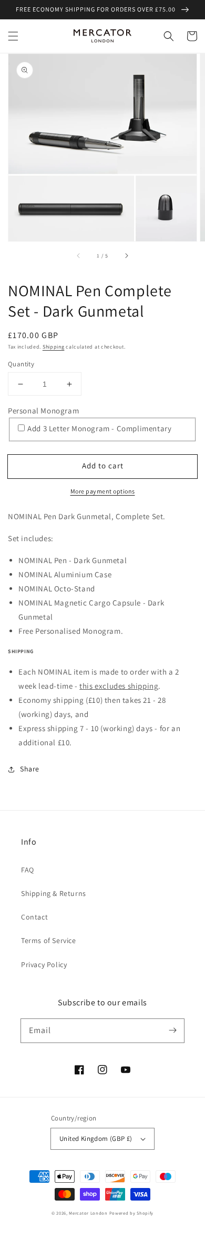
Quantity (21, 364)
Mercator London (88, 1213)
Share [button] (29, 769)
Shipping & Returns (53, 893)
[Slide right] (126, 255)
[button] (13, 36)
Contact (34, 917)
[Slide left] (78, 255)
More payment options (102, 491)
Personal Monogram (43, 411)
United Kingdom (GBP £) (95, 1138)
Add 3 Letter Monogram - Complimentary (99, 428)
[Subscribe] (172, 1030)
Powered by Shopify (131, 1213)
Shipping (54, 346)
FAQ (27, 870)
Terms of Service (48, 940)
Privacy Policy (44, 964)
